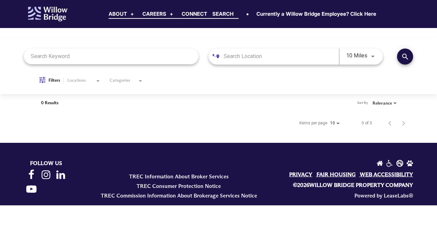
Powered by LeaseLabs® (383, 196)
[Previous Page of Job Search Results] (390, 123)
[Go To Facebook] (31, 174)
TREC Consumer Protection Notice (179, 186)
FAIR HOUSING (336, 174)
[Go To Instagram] (46, 174)
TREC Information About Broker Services (179, 176)
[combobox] (111, 56)
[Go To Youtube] (31, 189)
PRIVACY (300, 174)
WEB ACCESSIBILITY (386, 174)
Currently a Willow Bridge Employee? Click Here (316, 14)
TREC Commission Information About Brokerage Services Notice (179, 196)
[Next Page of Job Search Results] (403, 123)
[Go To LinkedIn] (61, 174)
